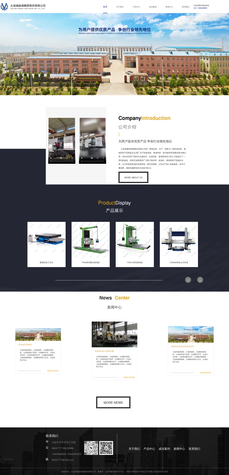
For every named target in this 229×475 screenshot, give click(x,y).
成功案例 (153, 7)
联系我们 (186, 7)
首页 (105, 7)
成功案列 (164, 448)
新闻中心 (169, 7)
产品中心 (136, 7)
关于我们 (120, 7)
